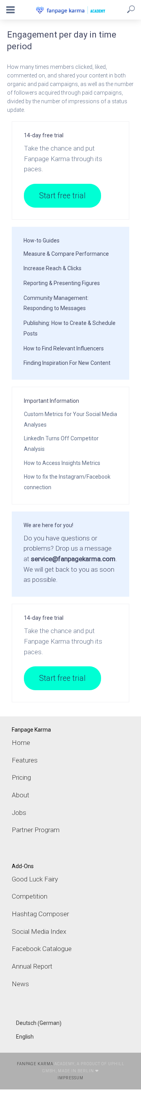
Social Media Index (39, 931)
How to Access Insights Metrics (62, 463)
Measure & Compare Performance (66, 254)
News (20, 984)
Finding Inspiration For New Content (67, 363)
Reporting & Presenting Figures (62, 283)
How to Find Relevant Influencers (64, 348)
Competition (29, 896)
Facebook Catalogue (42, 949)
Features (25, 760)
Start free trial (62, 195)
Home (21, 743)
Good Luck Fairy (35, 879)
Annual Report (32, 966)
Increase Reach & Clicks (52, 268)
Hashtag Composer (40, 914)
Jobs (19, 812)
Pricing (21, 777)
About (20, 795)
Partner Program (36, 830)
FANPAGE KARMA (35, 1064)
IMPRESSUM (70, 1078)
